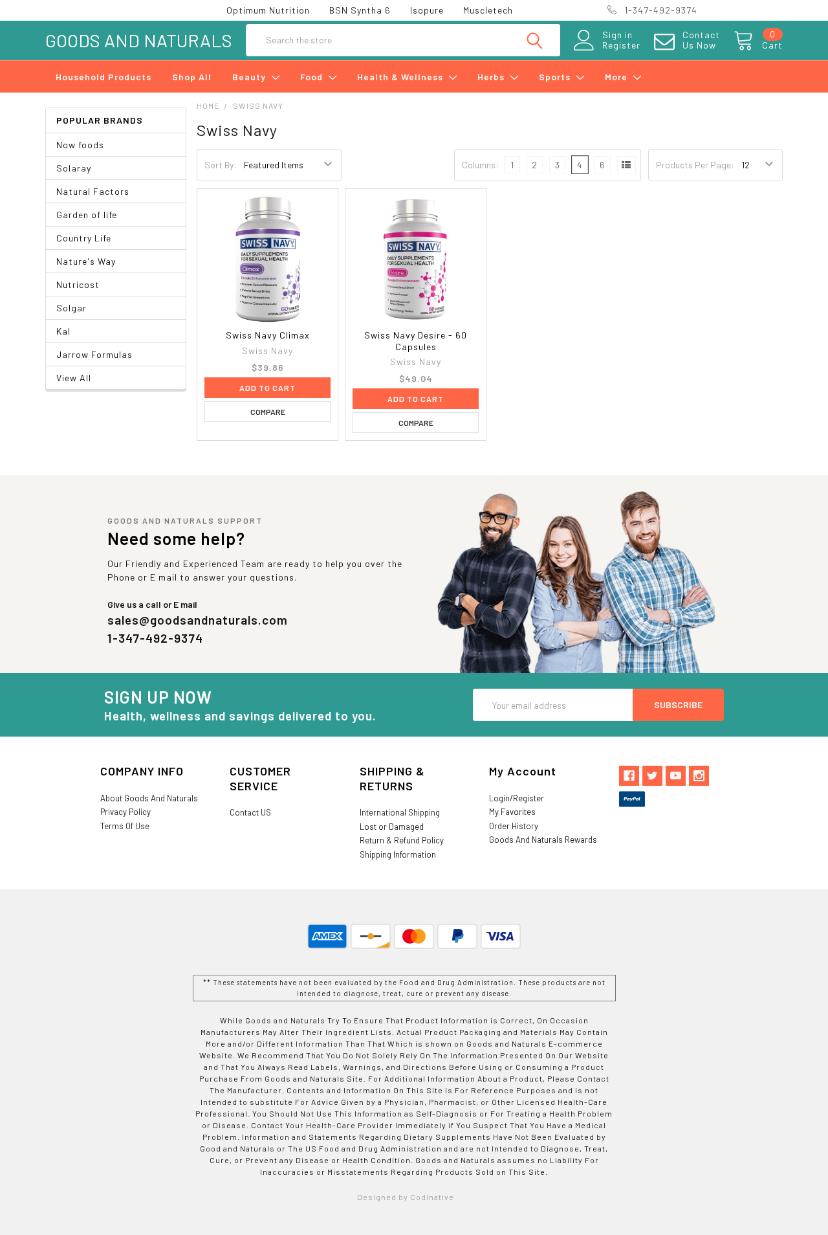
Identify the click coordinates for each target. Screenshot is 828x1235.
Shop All (192, 76)
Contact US (250, 812)
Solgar (71, 307)
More (617, 76)
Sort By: (220, 164)
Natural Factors (92, 191)
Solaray (73, 167)
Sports (556, 76)
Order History (513, 826)
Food (312, 76)
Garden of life (86, 214)
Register (621, 45)
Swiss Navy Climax (268, 334)
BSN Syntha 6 (360, 10)
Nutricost (78, 284)
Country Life (83, 237)
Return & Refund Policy (402, 840)
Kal (63, 331)
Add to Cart (267, 387)
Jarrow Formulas (94, 354)
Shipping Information (398, 854)
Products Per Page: (695, 164)
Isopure (427, 10)
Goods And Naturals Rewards (543, 839)
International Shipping (400, 812)
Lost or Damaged (392, 826)
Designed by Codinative (405, 1196)
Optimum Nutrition (268, 10)
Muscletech (488, 10)
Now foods (80, 144)
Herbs (492, 76)
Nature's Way (86, 261)
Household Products (103, 76)
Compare (267, 411)
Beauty (250, 76)
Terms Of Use (124, 826)
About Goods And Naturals (149, 798)
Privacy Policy (125, 812)
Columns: (480, 164)
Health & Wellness (401, 76)
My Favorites (512, 812)
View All (73, 377)
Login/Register (516, 798)
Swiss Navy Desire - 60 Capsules (415, 340)
